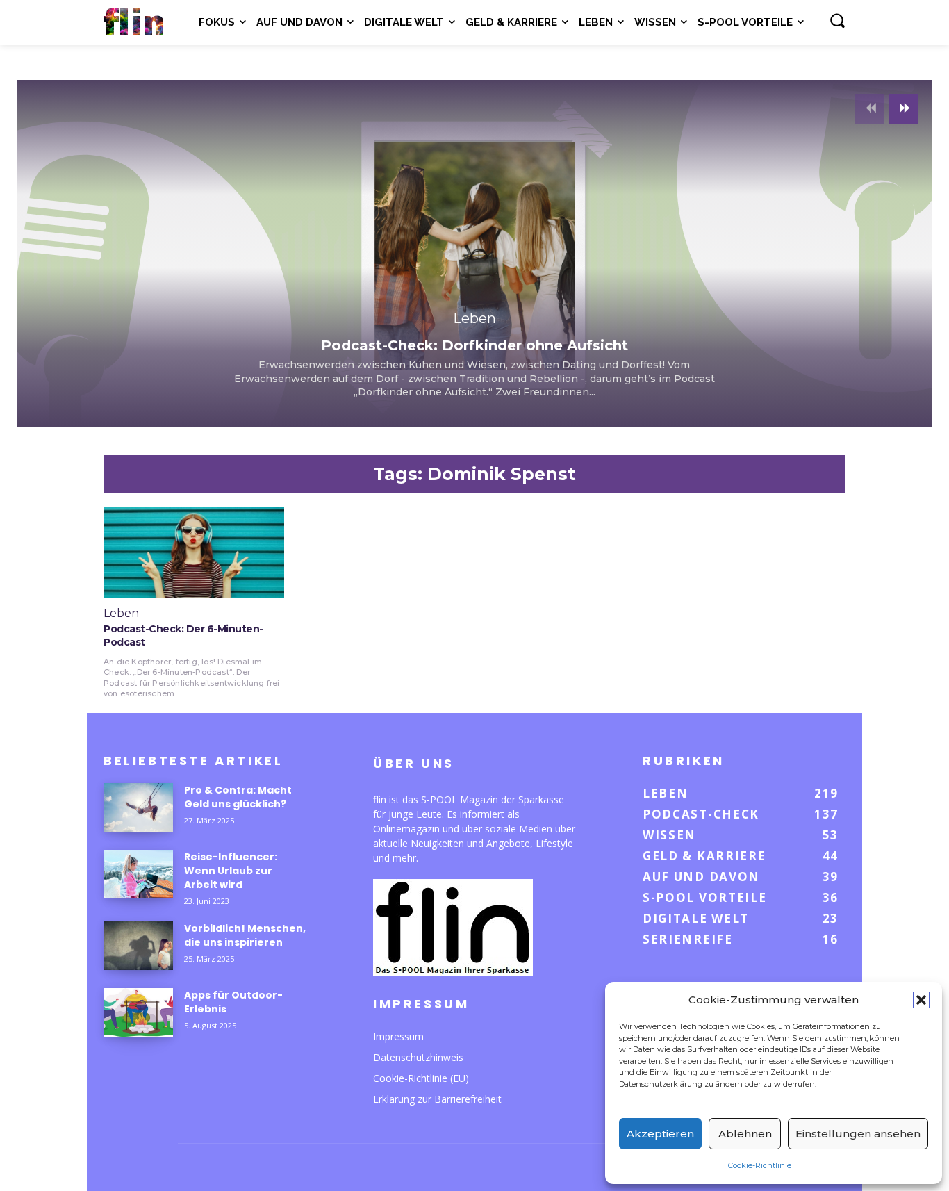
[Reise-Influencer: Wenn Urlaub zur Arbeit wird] (138, 874)
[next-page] (903, 109)
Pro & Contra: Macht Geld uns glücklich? (238, 797)
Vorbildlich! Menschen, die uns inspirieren (245, 935)
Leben (474, 318)
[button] (921, 1000)
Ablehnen (745, 1133)
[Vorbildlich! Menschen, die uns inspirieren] (138, 945)
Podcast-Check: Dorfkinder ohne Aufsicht (474, 345)
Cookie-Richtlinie (759, 1165)
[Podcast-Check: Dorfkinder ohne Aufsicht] (474, 253)
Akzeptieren (660, 1133)
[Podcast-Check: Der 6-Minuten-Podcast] (194, 552)
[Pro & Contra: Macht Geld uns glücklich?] (138, 807)
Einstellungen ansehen (858, 1133)
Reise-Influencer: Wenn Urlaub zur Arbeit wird (230, 871)
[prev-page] (869, 109)
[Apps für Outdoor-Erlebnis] (138, 1012)
